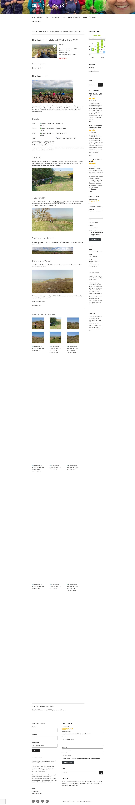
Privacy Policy (35, 791)
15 (102, 46)
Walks (42, 706)
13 (97, 46)
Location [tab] (43, 64)
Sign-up (85, 17)
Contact (52, 706)
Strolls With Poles (48, 6)
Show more (95, 152)
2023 (51, 31)
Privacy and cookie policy (68, 801)
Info (63, 17)
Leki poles (91, 67)
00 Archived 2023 (57, 31)
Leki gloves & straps (94, 71)
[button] (54, 46)
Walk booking (55, 17)
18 (92, 49)
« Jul (92, 57)
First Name (35, 727)
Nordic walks (46, 31)
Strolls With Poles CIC (74, 17)
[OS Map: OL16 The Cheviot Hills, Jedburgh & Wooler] (66, 138)
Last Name (34, 734)
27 (97, 52)
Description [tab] (35, 64)
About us (39, 17)
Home (33, 17)
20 (97, 49)
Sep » (102, 57)
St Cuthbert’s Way (59, 201)
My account (93, 17)
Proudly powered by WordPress (83, 801)
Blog (47, 17)
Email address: (35, 742)
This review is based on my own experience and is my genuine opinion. (97, 233)
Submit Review (95, 239)
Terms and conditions (37, 793)
